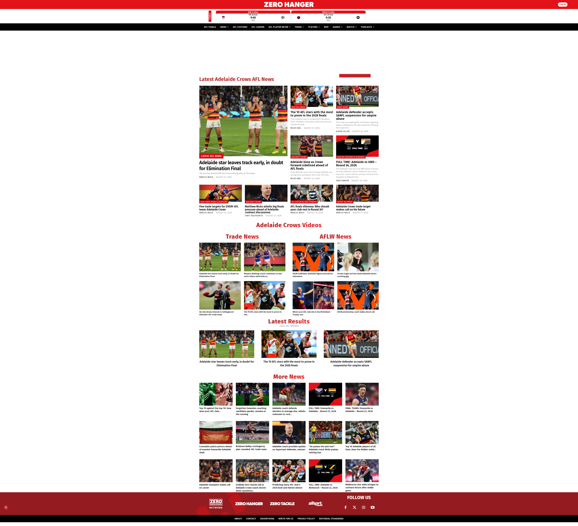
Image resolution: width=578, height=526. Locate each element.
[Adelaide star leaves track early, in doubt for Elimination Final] (243, 121)
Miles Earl (296, 128)
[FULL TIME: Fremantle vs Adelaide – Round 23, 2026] (325, 394)
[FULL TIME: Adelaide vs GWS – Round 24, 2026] (357, 146)
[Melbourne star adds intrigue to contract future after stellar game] (362, 470)
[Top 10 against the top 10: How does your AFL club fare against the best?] (216, 394)
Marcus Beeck (206, 177)
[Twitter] (354, 507)
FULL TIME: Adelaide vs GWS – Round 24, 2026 (356, 163)
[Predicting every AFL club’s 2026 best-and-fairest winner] (289, 470)
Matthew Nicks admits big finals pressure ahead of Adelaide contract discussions (264, 209)
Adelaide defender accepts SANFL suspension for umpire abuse (356, 115)
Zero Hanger (342, 181)
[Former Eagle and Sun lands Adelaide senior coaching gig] (358, 257)
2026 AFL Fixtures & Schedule (351, 157)
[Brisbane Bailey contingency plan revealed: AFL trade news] (252, 432)
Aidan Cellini (343, 131)
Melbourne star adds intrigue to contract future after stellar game (361, 487)
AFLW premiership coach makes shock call (356, 312)
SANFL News (342, 107)
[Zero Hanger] (289, 4)
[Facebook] (345, 507)
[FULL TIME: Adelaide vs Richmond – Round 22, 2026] (325, 470)
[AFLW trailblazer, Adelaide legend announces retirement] (313, 257)
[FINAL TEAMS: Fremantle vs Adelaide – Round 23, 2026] (362, 394)
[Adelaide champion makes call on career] (216, 470)
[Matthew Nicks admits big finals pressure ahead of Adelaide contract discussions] (266, 193)
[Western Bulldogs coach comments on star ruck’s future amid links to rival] (265, 257)
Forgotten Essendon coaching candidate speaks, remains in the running (251, 411)
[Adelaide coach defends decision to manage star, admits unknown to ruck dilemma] (289, 394)
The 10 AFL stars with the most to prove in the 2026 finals (312, 113)
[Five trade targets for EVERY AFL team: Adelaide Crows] (220, 193)
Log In (562, 4)
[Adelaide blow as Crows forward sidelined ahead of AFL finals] (312, 146)
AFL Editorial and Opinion (304, 202)
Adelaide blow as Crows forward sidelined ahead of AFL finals (309, 165)
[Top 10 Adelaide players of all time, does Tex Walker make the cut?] (362, 432)
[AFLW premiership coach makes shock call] (358, 295)
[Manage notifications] (5, 507)
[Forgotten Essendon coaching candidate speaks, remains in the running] (252, 394)
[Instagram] (363, 507)
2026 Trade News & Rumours (213, 202)
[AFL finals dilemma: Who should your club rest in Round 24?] (312, 193)
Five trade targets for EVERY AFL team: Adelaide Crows (218, 208)
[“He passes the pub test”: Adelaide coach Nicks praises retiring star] (325, 432)
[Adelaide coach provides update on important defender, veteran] (289, 432)
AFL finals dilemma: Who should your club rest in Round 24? (310, 208)
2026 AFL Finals (298, 107)
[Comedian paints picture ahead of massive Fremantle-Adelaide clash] (216, 432)
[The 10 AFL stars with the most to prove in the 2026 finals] (312, 96)
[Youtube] (372, 507)
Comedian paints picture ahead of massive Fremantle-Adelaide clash (215, 449)
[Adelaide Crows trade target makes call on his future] (357, 193)
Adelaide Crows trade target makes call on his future (353, 208)
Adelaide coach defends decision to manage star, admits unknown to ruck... (288, 411)
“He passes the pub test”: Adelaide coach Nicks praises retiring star (323, 449)
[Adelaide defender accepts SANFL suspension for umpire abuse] (357, 96)
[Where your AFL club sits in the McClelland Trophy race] (313, 295)
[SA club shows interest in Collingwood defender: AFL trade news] (220, 295)
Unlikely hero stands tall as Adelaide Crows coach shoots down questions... (251, 487)
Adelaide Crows (299, 157)
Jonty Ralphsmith (254, 216)
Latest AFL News (211, 156)
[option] (253, 16)
